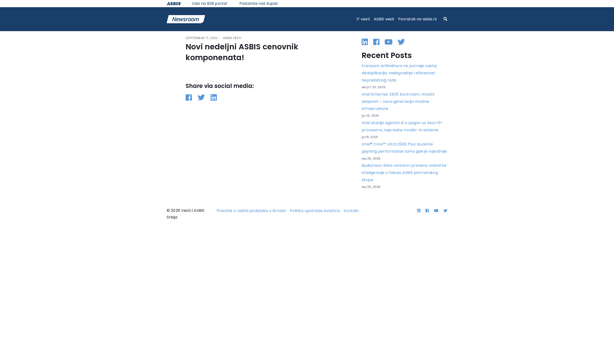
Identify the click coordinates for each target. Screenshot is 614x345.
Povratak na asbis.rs (417, 19)
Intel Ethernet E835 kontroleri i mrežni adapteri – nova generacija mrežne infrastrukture (398, 101)
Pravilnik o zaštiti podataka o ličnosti (251, 210)
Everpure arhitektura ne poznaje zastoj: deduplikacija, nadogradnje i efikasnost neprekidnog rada (399, 73)
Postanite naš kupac (258, 3)
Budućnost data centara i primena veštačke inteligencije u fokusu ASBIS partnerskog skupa (404, 172)
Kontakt (351, 210)
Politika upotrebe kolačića (315, 210)
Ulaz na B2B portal (209, 3)
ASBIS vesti (384, 19)
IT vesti (363, 19)
